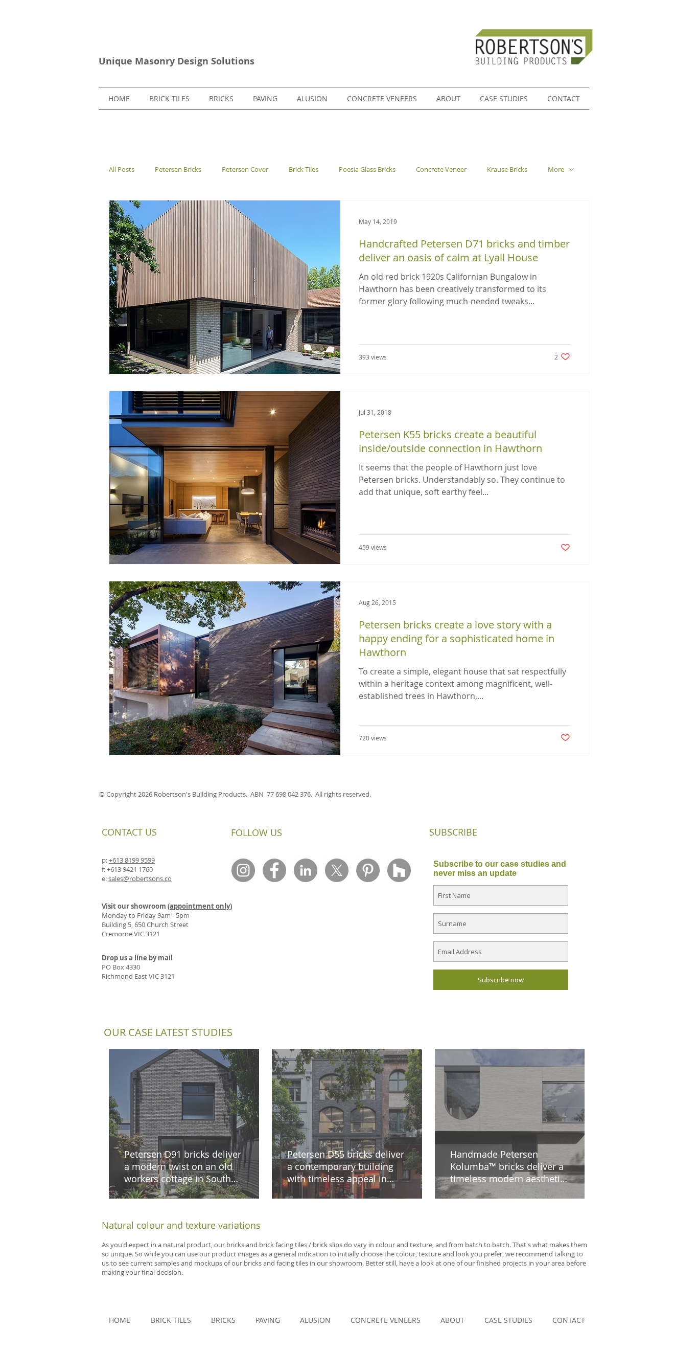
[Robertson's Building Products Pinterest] (368, 870)
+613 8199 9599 (132, 860)
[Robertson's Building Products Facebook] (274, 870)
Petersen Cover (245, 169)
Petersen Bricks (178, 169)
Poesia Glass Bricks (367, 169)
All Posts (121, 169)
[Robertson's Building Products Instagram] (243, 870)
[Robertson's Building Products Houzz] (399, 870)
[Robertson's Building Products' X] (336, 870)
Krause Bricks (507, 169)
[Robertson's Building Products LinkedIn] (305, 870)
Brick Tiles (303, 169)
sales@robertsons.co (140, 878)
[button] (221, 98)
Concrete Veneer (441, 169)
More (556, 169)
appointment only (200, 906)
